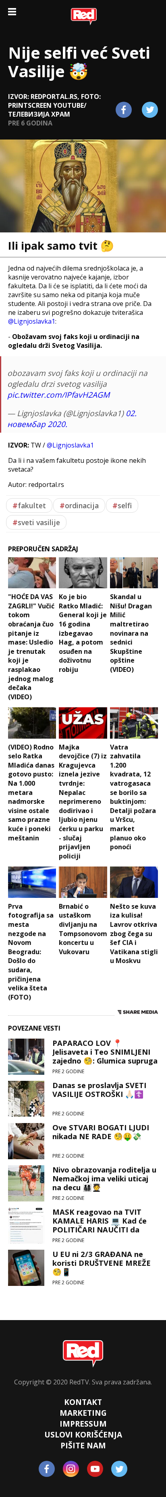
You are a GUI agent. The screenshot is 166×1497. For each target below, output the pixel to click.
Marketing (83, 1412)
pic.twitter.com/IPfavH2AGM (58, 394)
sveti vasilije (36, 522)
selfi (122, 505)
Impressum (83, 1423)
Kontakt (83, 1401)
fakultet (29, 505)
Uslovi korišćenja (83, 1434)
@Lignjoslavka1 (31, 321)
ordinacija (79, 505)
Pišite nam (83, 1445)
